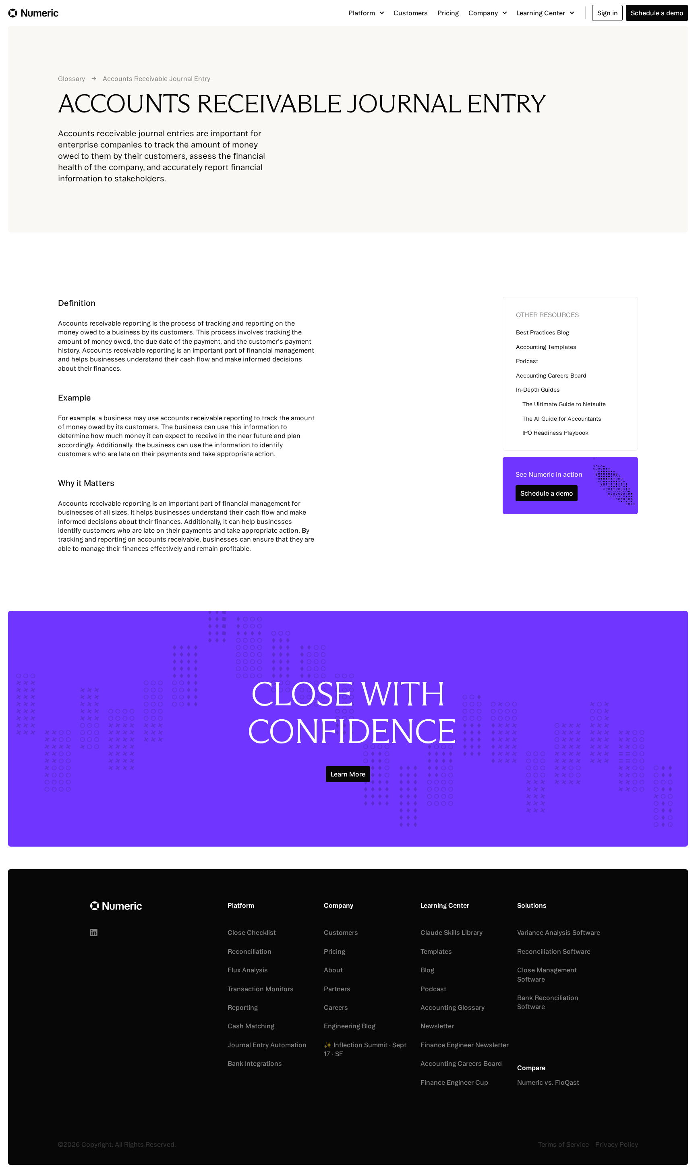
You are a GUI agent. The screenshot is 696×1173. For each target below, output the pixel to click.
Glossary (71, 78)
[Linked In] (93, 932)
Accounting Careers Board (551, 375)
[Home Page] (33, 13)
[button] (366, 13)
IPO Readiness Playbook (555, 433)
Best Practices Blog (542, 332)
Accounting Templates (546, 347)
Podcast (527, 361)
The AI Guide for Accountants (561, 418)
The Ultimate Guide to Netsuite (564, 404)
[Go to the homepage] (116, 906)
